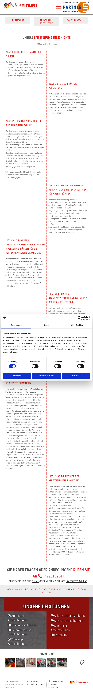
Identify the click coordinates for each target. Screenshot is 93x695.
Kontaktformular (76, 581)
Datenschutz (54, 687)
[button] (51, 8)
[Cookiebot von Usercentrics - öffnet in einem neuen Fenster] (79, 318)
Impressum (53, 684)
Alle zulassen (76, 376)
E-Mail (35, 581)
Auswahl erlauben (46, 376)
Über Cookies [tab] (77, 325)
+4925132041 (53, 576)
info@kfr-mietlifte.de (36, 684)
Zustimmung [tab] (16, 325)
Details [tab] (47, 325)
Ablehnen (17, 376)
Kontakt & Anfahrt (57, 681)
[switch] (35, 366)
